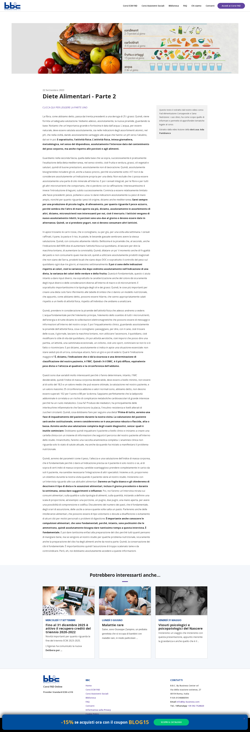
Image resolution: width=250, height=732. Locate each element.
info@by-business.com (188, 701)
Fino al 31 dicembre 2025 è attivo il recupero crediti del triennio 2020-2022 (68, 628)
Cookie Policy (92, 714)
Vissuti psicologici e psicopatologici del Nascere (180, 626)
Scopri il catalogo (171, 722)
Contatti (210, 5)
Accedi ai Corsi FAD (231, 5)
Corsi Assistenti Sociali (153, 5)
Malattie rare (113, 625)
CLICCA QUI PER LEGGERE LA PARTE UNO (65, 107)
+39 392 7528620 (196, 705)
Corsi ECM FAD (130, 5)
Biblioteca (174, 5)
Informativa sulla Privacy (98, 709)
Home (89, 685)
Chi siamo (196, 5)
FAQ (185, 5)
